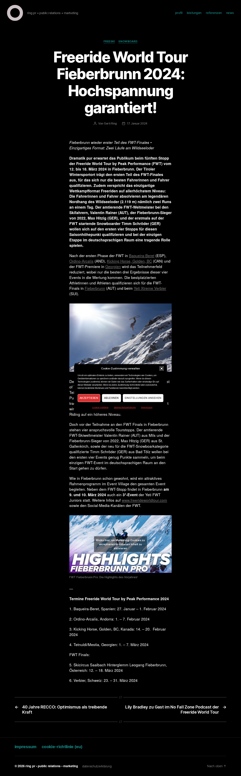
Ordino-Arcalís (81, 261)
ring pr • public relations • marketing (51, 766)
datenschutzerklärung (125, 407)
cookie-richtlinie (100, 407)
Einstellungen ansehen (143, 398)
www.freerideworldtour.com (144, 500)
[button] (161, 368)
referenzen (214, 13)
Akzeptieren (89, 398)
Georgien (113, 266)
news (230, 13)
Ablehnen (111, 398)
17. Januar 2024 (137, 123)
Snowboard (127, 41)
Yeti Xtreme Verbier (150, 288)
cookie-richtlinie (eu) (62, 746)
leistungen (194, 13)
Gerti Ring (110, 123)
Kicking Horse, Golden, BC (129, 261)
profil (178, 13)
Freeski (109, 41)
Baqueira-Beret (141, 255)
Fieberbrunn (95, 288)
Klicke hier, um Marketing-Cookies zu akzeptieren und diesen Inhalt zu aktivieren (120, 544)
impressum (146, 407)
